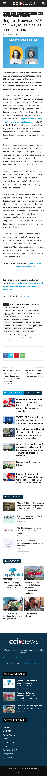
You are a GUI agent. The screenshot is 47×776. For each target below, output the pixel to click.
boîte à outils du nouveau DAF (14, 307)
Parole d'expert (25, 16)
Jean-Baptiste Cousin (35, 326)
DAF (20, 316)
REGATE (27, 296)
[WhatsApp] (22, 355)
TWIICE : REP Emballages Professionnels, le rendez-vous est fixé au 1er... (30, 543)
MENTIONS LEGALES (32, 768)
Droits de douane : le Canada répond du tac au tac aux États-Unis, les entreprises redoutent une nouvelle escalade (30, 405)
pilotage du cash (9, 335)
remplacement (36, 335)
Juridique (6, 16)
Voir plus (23, 553)
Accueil (5, 9)
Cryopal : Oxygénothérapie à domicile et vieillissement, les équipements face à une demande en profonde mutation (29, 450)
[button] (4, 3)
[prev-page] (4, 489)
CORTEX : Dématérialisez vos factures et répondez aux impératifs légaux (34, 373)
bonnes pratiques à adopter (13, 310)
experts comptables (33, 323)
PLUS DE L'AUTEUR (33, 393)
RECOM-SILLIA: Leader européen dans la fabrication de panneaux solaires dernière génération (30, 505)
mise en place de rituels (12, 332)
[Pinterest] (16, 355)
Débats (21, 9)
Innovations (7, 450)
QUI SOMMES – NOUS (15, 768)
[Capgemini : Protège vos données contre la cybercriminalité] (13, 573)
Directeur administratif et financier (16, 320)
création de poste (10, 316)
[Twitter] (10, 355)
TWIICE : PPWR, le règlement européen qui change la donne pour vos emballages (30, 420)
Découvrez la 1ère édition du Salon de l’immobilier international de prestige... (32, 587)
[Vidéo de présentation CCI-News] (34, 604)
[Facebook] (5, 355)
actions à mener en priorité (19, 304)
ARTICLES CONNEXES (13, 393)
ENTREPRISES (32, 13)
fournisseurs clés (19, 326)
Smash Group (8, 341)
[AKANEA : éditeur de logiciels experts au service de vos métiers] (9, 531)
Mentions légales (26, 658)
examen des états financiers (13, 323)
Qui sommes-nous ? (10, 658)
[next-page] (8, 489)
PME (19, 335)
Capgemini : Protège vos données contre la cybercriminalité (12, 585)
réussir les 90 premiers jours (31, 338)
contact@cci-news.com (30, 663)
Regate (26, 335)
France (40, 13)
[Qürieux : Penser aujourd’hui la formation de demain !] (9, 519)
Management (15, 16)
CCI (4, 405)
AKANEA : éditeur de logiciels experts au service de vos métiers (29, 530)
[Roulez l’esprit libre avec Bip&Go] (9, 465)
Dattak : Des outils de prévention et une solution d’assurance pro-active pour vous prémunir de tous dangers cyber (11, 377)
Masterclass (28, 329)
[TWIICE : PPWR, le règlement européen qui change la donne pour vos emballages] (9, 420)
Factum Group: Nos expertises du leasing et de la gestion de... (12, 616)
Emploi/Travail (22, 13)
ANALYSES (13, 9)
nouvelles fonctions (29, 332)
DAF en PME (28, 316)
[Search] (43, 3)
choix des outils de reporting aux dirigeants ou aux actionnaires (21, 314)
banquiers (35, 304)
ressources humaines (11, 338)
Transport (6, 435)
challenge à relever (32, 310)
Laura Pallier (17, 329)
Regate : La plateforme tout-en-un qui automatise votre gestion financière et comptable (23, 286)
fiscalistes (7, 326)
